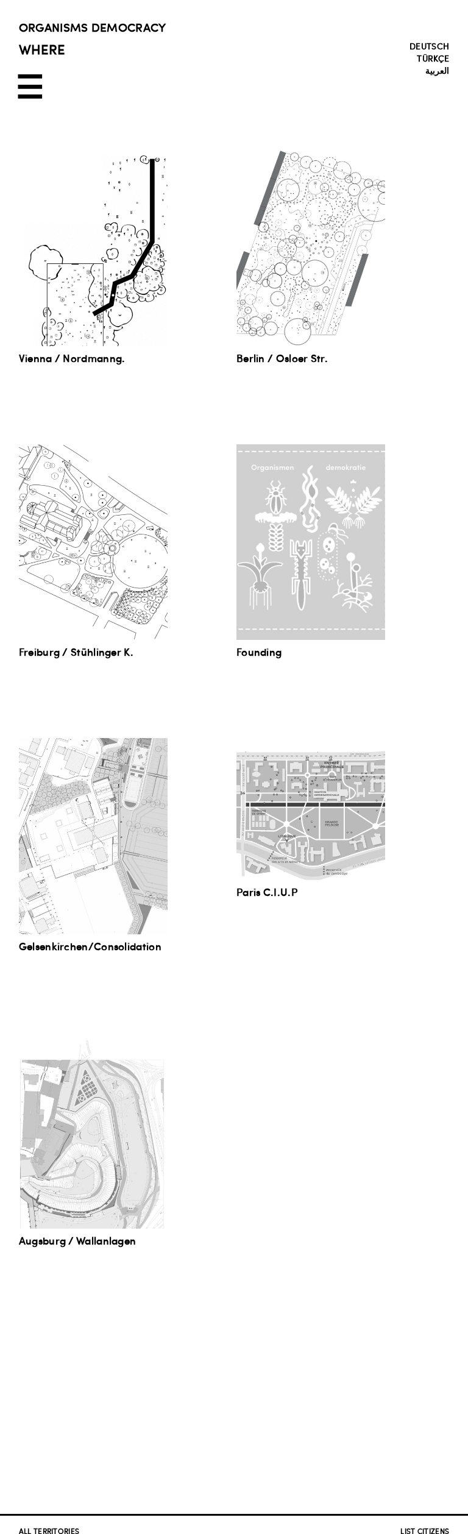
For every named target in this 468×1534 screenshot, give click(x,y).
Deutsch (429, 46)
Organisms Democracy (92, 27)
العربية (437, 70)
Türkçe (433, 58)
